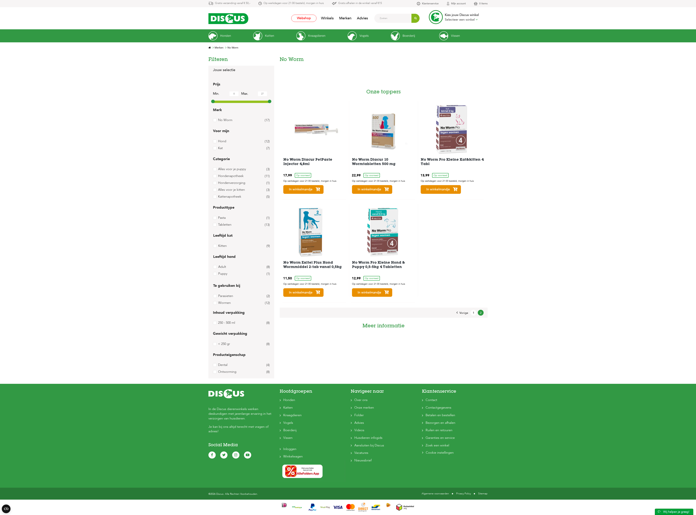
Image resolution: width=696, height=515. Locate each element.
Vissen (288, 438)
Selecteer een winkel (460, 19)
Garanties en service (440, 438)
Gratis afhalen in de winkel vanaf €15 (360, 3)
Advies (362, 18)
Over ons (361, 400)
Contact (431, 400)
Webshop (304, 18)
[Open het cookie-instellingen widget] (6, 509)
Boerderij (290, 430)
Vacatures (361, 453)
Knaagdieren (292, 415)
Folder (359, 415)
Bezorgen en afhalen (440, 423)
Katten (288, 407)
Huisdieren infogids (368, 438)
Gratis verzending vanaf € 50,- (232, 3)
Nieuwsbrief (363, 460)
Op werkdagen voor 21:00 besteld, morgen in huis (294, 3)
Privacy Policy (463, 493)
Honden (289, 400)
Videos (359, 430)
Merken (345, 18)
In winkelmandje (300, 189)
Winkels (327, 18)
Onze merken (364, 407)
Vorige (463, 313)
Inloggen (289, 449)
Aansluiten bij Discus (369, 445)
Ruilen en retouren (439, 430)
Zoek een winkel (437, 445)
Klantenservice (430, 3)
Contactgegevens (438, 407)
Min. (216, 93)
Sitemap (483, 493)
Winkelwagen (293, 456)
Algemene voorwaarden (435, 493)
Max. (244, 93)
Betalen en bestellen (440, 415)
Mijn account (458, 3)
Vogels (288, 423)
